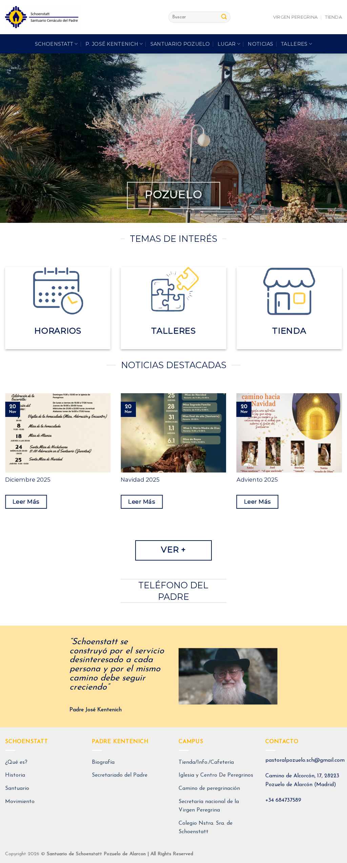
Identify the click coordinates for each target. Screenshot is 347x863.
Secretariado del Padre (119, 775)
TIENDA (333, 17)
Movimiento (20, 801)
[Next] (331, 676)
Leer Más (26, 501)
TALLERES (294, 44)
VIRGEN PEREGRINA (295, 17)
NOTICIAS (260, 44)
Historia (15, 775)
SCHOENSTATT (54, 44)
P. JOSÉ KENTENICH (111, 44)
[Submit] (224, 17)
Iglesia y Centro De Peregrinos (216, 775)
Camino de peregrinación (209, 788)
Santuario (17, 788)
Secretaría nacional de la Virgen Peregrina (209, 806)
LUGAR (227, 44)
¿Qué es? (16, 762)
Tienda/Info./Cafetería (206, 762)
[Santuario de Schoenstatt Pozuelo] (81, 17)
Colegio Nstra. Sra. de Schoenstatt (205, 828)
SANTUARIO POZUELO (180, 44)
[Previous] (15, 676)
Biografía (103, 762)
